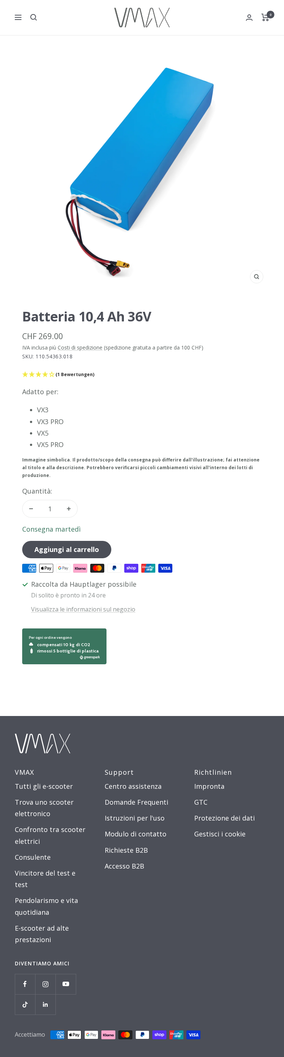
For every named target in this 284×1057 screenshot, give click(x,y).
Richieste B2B (126, 850)
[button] (142, 374)
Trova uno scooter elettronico (44, 808)
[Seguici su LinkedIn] (45, 1004)
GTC (200, 802)
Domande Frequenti (136, 802)
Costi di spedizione (80, 347)
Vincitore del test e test (45, 879)
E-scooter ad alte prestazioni (42, 934)
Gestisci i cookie (220, 833)
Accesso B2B (124, 866)
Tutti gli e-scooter (44, 786)
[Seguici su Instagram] (45, 984)
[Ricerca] (33, 17)
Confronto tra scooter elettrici (50, 835)
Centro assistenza (133, 786)
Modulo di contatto (135, 833)
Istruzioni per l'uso (135, 818)
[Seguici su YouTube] (65, 984)
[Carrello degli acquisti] (265, 17)
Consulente (33, 857)
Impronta (209, 786)
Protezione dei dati (224, 818)
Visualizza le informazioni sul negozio (83, 609)
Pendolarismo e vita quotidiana (46, 906)
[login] (249, 17)
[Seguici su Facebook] (25, 984)
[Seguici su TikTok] (25, 1004)
